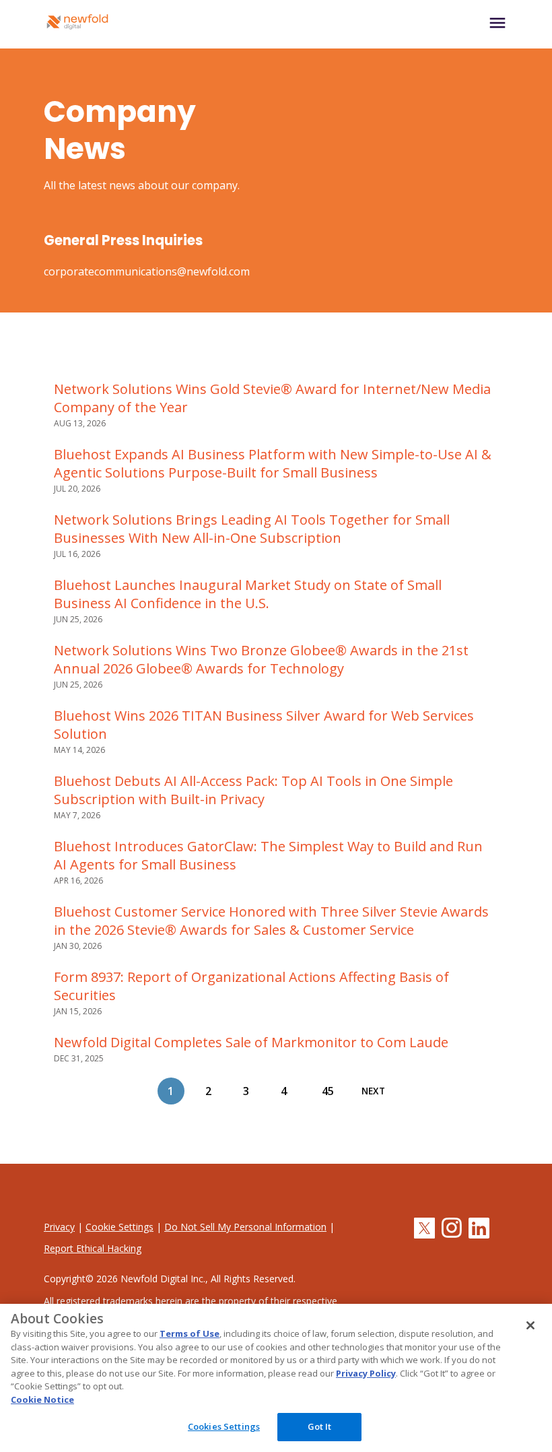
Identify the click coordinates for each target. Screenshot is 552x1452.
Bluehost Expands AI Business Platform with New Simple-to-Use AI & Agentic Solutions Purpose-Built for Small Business (272, 463)
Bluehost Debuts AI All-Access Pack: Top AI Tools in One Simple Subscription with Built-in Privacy (253, 790)
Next (373, 1091)
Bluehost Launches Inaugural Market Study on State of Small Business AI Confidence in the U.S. (248, 594)
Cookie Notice (42, 1399)
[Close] (530, 1325)
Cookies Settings (224, 1426)
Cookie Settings (119, 1226)
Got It (320, 1426)
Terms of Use (189, 1333)
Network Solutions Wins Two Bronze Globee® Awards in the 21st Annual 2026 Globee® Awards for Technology (261, 659)
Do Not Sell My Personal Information (245, 1226)
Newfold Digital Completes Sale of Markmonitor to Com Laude (251, 1042)
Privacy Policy (366, 1373)
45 (328, 1091)
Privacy (59, 1226)
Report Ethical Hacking (92, 1248)
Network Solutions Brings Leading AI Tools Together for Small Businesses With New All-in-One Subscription (252, 528)
